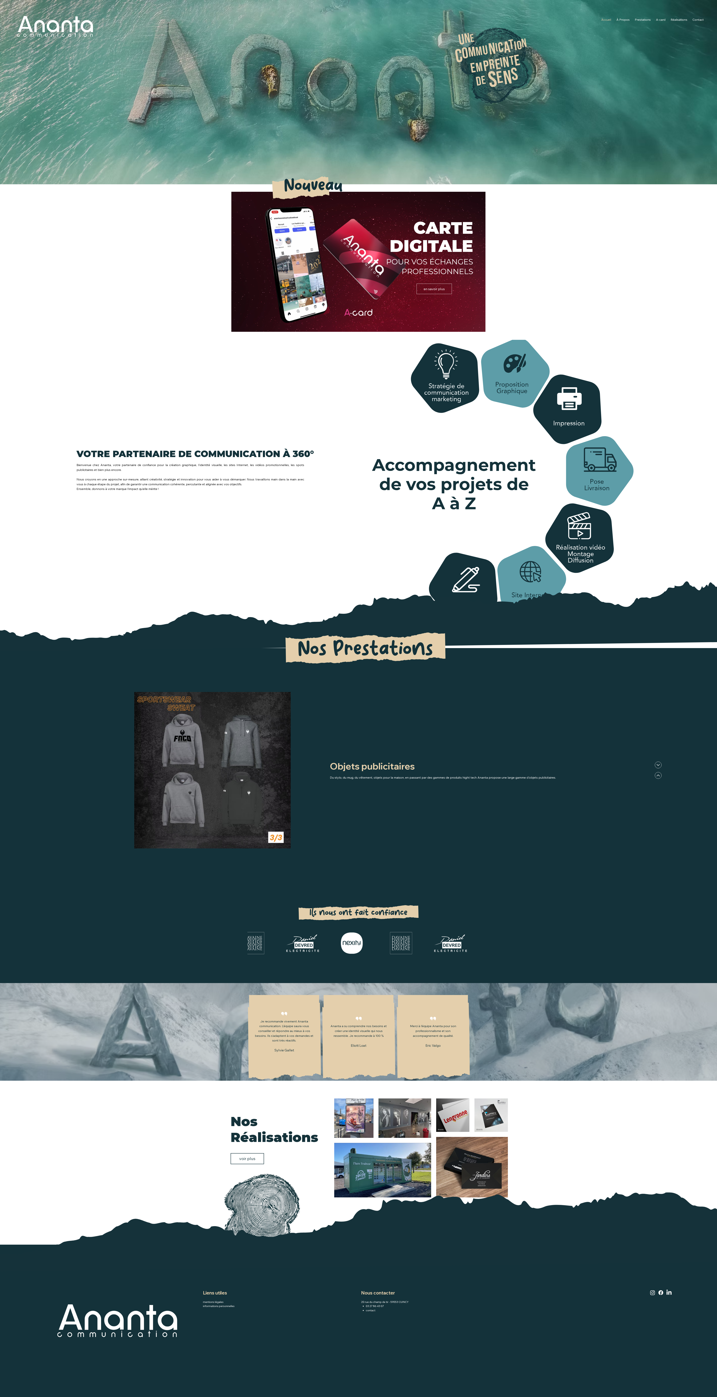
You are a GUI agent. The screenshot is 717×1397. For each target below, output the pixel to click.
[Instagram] (652, 1292)
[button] (479, 327)
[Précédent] (658, 765)
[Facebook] (661, 1292)
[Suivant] (658, 775)
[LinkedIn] (669, 1292)
